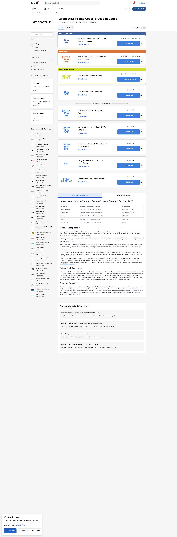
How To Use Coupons (124, 195)
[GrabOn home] (37, 3)
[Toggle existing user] (143, 28)
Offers (69, 28)
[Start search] (46, 3)
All (61, 28)
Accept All (10, 530)
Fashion (39, 13)
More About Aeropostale (79, 195)
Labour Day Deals (139, 9)
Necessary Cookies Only (29, 530)
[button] (42, 22)
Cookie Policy (21, 525)
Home (33, 13)
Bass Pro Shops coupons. (67, 264)
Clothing (46, 13)
